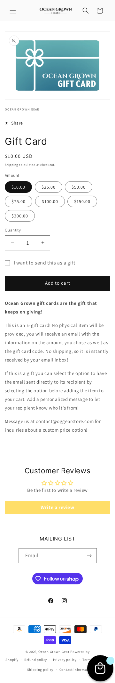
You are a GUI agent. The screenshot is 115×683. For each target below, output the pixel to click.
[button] (13, 11)
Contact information (76, 669)
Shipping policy (40, 669)
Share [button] (17, 123)
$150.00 (82, 201)
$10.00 (18, 187)
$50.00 (79, 187)
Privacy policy (65, 659)
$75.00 (19, 201)
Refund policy (35, 659)
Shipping (11, 165)
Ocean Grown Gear (53, 651)
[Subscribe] (89, 555)
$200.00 (20, 216)
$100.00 (50, 201)
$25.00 (49, 187)
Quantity (13, 230)
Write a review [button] (57, 507)
